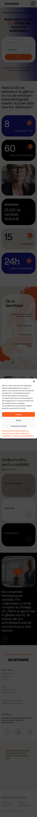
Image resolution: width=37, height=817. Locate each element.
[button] (34, 381)
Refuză (18, 420)
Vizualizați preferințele (19, 426)
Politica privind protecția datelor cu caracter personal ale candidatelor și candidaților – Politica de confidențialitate (18, 433)
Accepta (19, 414)
